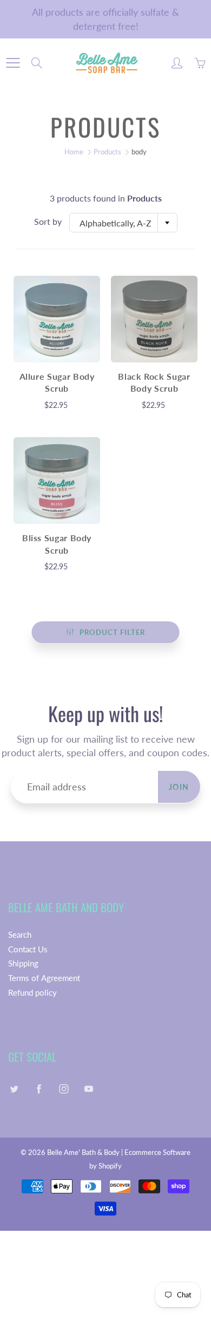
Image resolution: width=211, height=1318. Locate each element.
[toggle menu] (12, 63)
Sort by (48, 221)
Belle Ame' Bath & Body (83, 1152)
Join (179, 786)
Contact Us (28, 949)
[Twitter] (13, 1089)
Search (19, 934)
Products (107, 151)
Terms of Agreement (44, 978)
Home (73, 151)
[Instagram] (63, 1089)
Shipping (23, 963)
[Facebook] (38, 1089)
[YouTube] (88, 1089)
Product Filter (112, 632)
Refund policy (32, 992)
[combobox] (123, 222)
